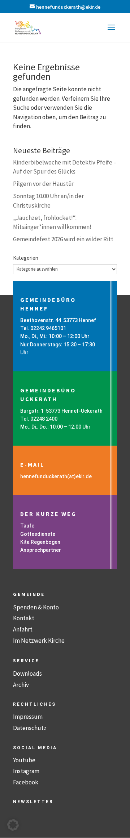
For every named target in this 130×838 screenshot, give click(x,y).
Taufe (27, 526)
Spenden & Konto (36, 607)
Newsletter (33, 801)
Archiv (21, 685)
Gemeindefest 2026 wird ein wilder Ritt (63, 239)
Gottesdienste (37, 534)
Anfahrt (22, 629)
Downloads (27, 674)
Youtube (24, 760)
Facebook (25, 782)
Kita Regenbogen (40, 542)
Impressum (28, 717)
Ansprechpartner (40, 550)
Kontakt (23, 618)
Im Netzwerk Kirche (39, 641)
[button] (111, 32)
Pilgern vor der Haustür (43, 184)
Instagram (26, 771)
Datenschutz (30, 728)
